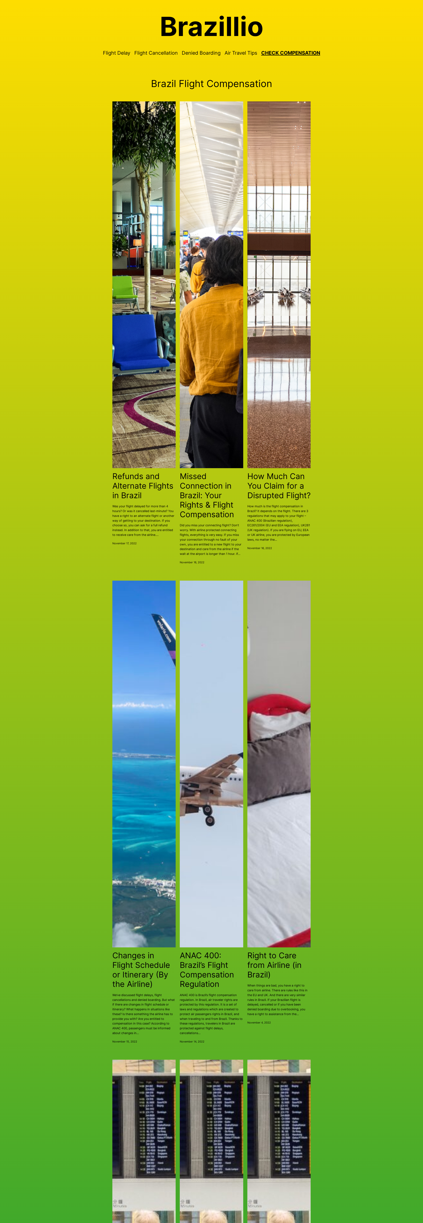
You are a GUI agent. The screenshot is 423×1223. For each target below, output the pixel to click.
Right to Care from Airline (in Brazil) (274, 965)
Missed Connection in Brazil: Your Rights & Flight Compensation (207, 495)
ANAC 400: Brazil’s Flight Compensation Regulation (207, 970)
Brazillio (211, 26)
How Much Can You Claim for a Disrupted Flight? (279, 485)
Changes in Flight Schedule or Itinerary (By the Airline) (141, 970)
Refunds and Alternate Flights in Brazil (142, 485)
